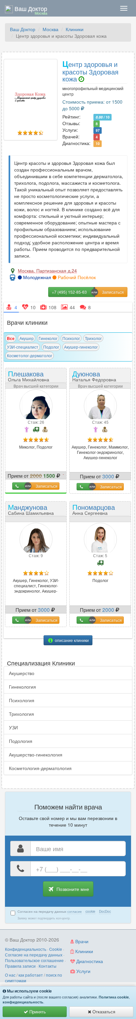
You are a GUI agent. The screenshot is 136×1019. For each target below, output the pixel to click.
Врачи (81, 941)
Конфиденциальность (25, 949)
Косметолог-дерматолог (29, 355)
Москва (50, 29)
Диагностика (89, 961)
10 (98, 143)
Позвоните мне (72, 889)
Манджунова (31, 509)
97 (98, 130)
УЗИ (13, 727)
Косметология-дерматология (40, 768)
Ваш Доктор (22, 29)
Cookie (55, 949)
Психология (21, 700)
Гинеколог (48, 338)
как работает (30, 975)
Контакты (47, 966)
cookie (90, 911)
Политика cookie (114, 997)
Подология (20, 741)
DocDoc (105, 911)
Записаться (46, 486)
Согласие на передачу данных (33, 954)
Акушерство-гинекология (35, 754)
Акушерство (21, 673)
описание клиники (71, 640)
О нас (10, 975)
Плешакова (28, 375)
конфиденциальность (23, 1001)
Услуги (82, 971)
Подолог (51, 347)
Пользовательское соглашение (34, 960)
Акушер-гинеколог (81, 347)
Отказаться (103, 1011)
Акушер (26, 338)
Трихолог (93, 338)
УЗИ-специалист (22, 347)
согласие (74, 911)
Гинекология (22, 686)
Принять (37, 1011)
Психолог (71, 338)
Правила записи (20, 966)
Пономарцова (93, 509)
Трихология (21, 713)
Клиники (75, 29)
